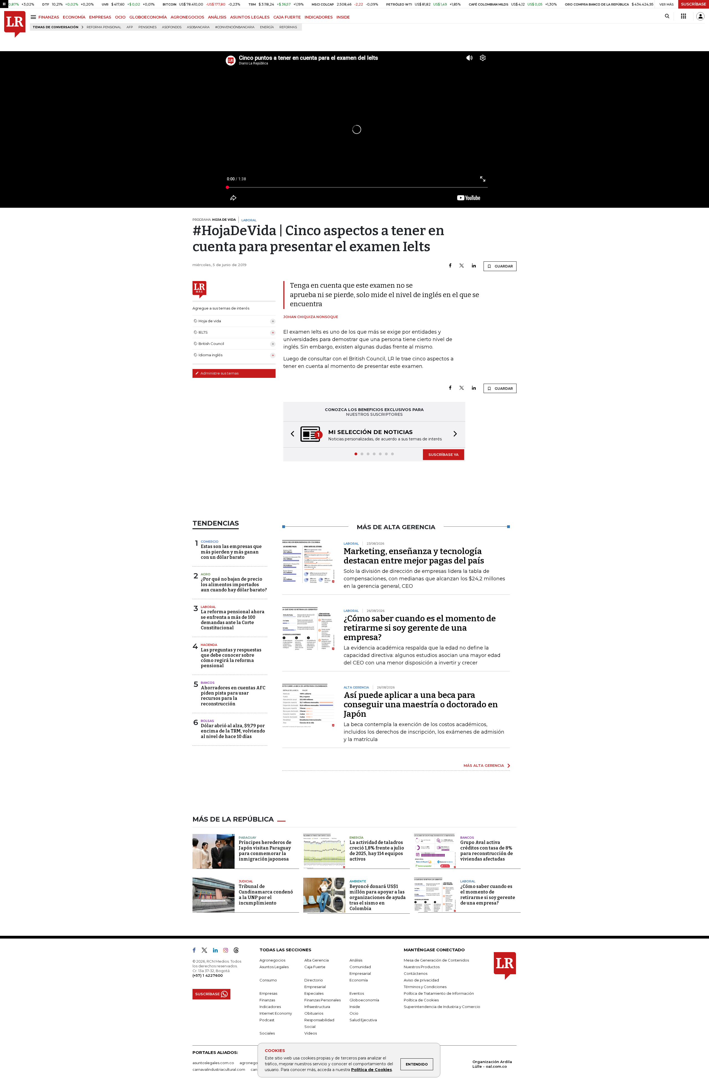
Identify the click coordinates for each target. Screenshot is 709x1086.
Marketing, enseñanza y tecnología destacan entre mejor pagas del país (414, 556)
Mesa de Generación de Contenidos (436, 960)
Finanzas (267, 1000)
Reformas (288, 27)
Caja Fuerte (314, 967)
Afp (130, 27)
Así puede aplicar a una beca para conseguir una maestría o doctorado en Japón (421, 704)
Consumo (268, 980)
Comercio (210, 542)
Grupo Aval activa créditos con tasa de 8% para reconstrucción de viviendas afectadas (486, 851)
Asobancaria (198, 27)
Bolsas (207, 721)
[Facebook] (450, 266)
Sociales (267, 1033)
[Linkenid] (217, 951)
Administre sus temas (219, 373)
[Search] (667, 16)
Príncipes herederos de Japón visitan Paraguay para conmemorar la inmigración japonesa (265, 851)
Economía (359, 980)
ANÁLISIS (217, 17)
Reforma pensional (104, 27)
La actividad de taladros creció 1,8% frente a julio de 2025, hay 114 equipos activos (377, 851)
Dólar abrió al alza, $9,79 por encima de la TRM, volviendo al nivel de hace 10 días (233, 731)
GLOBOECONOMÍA (148, 17)
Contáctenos (415, 973)
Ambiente (358, 881)
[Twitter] (461, 266)
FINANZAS (48, 17)
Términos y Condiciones (425, 986)
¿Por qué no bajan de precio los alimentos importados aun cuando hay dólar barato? (234, 584)
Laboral (208, 607)
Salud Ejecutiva (363, 1020)
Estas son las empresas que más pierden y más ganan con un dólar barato (231, 552)
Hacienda (209, 645)
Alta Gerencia (316, 960)
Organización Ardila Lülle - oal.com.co (492, 1064)
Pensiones (147, 27)
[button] (290, 434)
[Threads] (238, 951)
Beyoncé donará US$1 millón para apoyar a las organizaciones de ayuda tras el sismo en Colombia (378, 897)
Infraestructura (317, 1006)
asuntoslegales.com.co (213, 1063)
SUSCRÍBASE (693, 4)
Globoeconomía (364, 1000)
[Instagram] (227, 951)
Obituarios (313, 1013)
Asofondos (171, 27)
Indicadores (270, 1006)
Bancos (208, 683)
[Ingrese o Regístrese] (700, 16)
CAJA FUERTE (287, 17)
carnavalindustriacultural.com (218, 1069)
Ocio (354, 1013)
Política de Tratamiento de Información (439, 993)
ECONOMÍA (74, 17)
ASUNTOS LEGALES (249, 17)
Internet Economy (276, 1013)
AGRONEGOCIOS (187, 17)
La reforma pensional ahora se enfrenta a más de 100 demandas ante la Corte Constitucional (232, 619)
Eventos (357, 993)
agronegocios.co (255, 1063)
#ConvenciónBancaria (235, 27)
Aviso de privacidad (421, 980)
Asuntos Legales (274, 967)
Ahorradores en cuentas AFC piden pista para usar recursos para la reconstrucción (233, 695)
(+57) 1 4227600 (207, 975)
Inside (355, 1006)
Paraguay (247, 838)
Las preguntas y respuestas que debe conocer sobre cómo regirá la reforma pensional (231, 658)
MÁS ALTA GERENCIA (484, 765)
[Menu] (34, 17)
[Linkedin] (474, 266)
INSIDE (343, 17)
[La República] (14, 24)
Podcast (267, 1020)
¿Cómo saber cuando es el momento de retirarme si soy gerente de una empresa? (420, 628)
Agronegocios (272, 960)
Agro (205, 574)
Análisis (356, 960)
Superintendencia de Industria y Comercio (442, 1006)
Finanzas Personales (322, 1000)
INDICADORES (319, 17)
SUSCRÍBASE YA (443, 454)
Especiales (313, 993)
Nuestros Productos (422, 967)
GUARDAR (503, 266)
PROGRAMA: (214, 220)
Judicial (246, 881)
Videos (310, 1033)
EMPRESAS (100, 17)
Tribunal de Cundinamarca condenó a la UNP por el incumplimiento (266, 895)
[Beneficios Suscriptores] (683, 16)
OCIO (120, 17)
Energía (267, 27)
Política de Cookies (371, 1069)
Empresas (268, 993)
